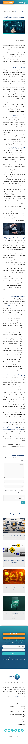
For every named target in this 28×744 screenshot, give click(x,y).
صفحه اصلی (21, 11)
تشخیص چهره (19, 429)
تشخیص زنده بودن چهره (9, 429)
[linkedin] (22, 730)
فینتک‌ (23, 50)
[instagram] (19, 730)
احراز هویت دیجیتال (17, 696)
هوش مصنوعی (15, 427)
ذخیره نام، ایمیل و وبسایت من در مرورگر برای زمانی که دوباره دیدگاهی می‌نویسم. (14, 492)
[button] (16, 2)
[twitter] (15, 730)
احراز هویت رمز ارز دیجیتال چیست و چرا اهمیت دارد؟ (14, 536)
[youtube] (5, 730)
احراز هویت (16, 11)
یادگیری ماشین (6, 427)
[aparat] (9, 730)
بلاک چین (7, 306)
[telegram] (12, 730)
